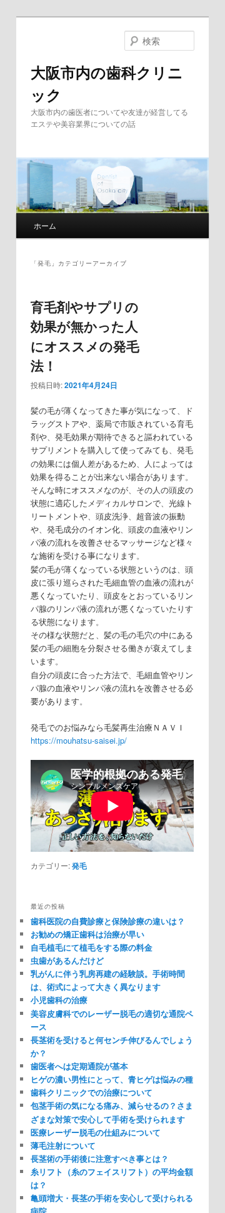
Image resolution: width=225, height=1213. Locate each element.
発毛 (79, 865)
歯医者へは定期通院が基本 (79, 1066)
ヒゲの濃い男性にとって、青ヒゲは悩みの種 (112, 1079)
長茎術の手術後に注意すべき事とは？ (100, 1158)
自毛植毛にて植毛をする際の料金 (91, 947)
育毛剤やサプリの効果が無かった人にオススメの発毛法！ (85, 336)
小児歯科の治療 (59, 1000)
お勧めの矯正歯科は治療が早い (87, 934)
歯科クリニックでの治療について (91, 1092)
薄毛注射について (63, 1145)
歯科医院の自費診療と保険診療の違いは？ (108, 921)
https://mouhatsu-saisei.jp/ (79, 740)
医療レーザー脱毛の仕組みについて (96, 1132)
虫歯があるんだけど (67, 960)
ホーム (45, 225)
